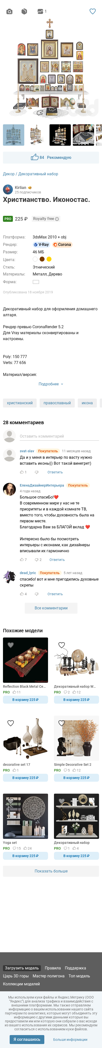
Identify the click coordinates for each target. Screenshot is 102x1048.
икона (87, 403)
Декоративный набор (72, 843)
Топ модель (79, 976)
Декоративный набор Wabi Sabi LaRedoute (75, 686)
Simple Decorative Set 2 (72, 765)
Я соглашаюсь (27, 1039)
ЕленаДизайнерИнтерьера (42, 485)
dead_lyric (28, 573)
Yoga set (10, 843)
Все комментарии (51, 608)
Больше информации (70, 1040)
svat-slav (27, 451)
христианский (20, 403)
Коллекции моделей (21, 984)
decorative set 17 (16, 765)
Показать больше (51, 871)
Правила (53, 968)
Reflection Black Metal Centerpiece (24, 686)
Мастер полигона (49, 976)
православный (57, 403)
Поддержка (75, 968)
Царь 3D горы (16, 976)
